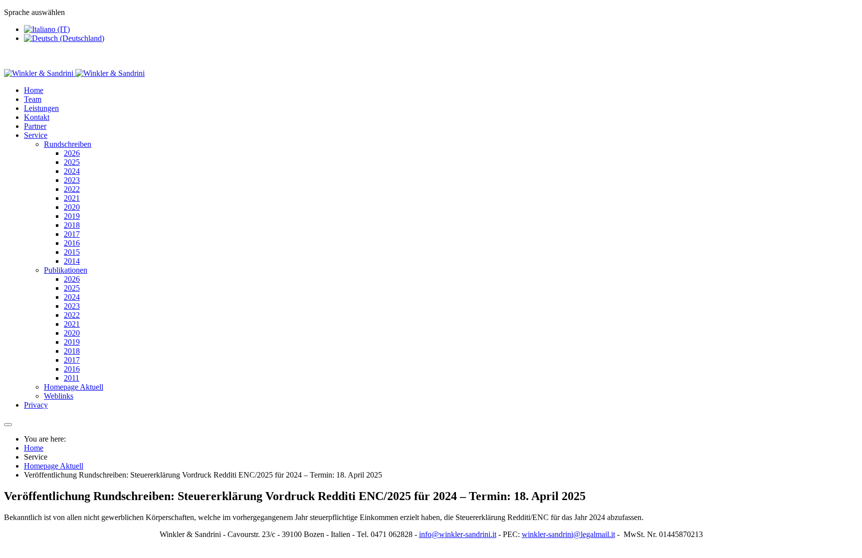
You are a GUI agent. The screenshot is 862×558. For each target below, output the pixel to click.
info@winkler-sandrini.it (457, 534)
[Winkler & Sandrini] (74, 73)
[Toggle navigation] (8, 424)
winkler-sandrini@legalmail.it (568, 534)
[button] (35, 135)
